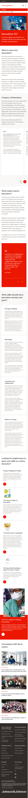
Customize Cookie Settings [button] (7, 772)
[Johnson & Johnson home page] (7, 5)
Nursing (3, 11)
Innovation (7, 11)
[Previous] (17, 281)
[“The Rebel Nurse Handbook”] (7, 526)
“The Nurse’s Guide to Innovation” (10, 501)
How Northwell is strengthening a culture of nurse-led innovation (14, 718)
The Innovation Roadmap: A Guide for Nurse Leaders (12, 569)
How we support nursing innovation (11, 620)
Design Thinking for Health (12, 471)
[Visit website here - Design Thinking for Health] (4, 484)
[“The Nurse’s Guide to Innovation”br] (7, 493)
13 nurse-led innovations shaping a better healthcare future (13, 694)
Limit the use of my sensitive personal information (9, 781)
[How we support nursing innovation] (14, 602)
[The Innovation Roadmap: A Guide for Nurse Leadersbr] (7, 561)
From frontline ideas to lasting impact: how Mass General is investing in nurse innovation (14, 670)
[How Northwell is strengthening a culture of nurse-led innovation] (14, 706)
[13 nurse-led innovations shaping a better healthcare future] (14, 682)
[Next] (24, 181)
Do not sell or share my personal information (8, 780)
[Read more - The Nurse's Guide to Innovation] (4, 516)
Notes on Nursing (5, 667)
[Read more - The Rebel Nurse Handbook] (4, 551)
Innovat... (12, 11)
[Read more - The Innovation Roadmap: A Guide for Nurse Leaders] (4, 581)
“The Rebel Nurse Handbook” (13, 533)
